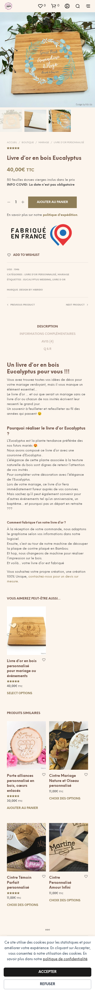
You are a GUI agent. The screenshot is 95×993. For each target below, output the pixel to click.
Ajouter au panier (22, 808)
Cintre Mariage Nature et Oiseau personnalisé (64, 781)
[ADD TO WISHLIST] (44, 660)
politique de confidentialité (65, 959)
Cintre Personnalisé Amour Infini (60, 883)
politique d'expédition (60, 215)
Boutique (28, 142)
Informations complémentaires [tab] (48, 334)
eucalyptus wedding (37, 280)
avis (47, 148)
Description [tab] (47, 326)
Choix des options (64, 798)
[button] (42, 5)
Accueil (12, 142)
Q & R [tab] (47, 349)
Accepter (47, 972)
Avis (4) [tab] (47, 341)
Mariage (44, 142)
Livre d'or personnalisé (69, 142)
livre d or (58, 280)
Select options (19, 693)
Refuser (47, 984)
